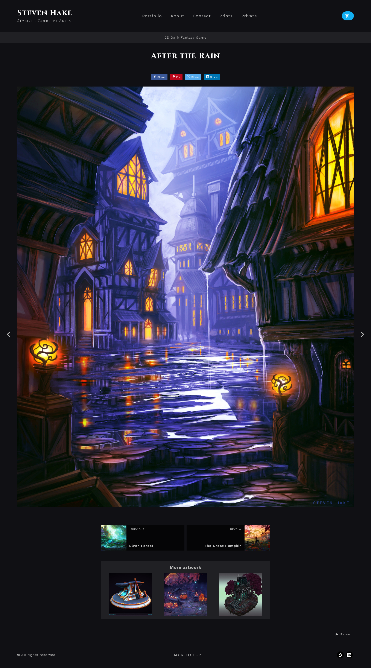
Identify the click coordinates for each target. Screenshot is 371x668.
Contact (202, 16)
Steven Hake (44, 13)
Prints (226, 16)
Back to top (186, 655)
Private (249, 16)
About (177, 16)
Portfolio (152, 16)
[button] (343, 634)
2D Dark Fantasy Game (186, 37)
